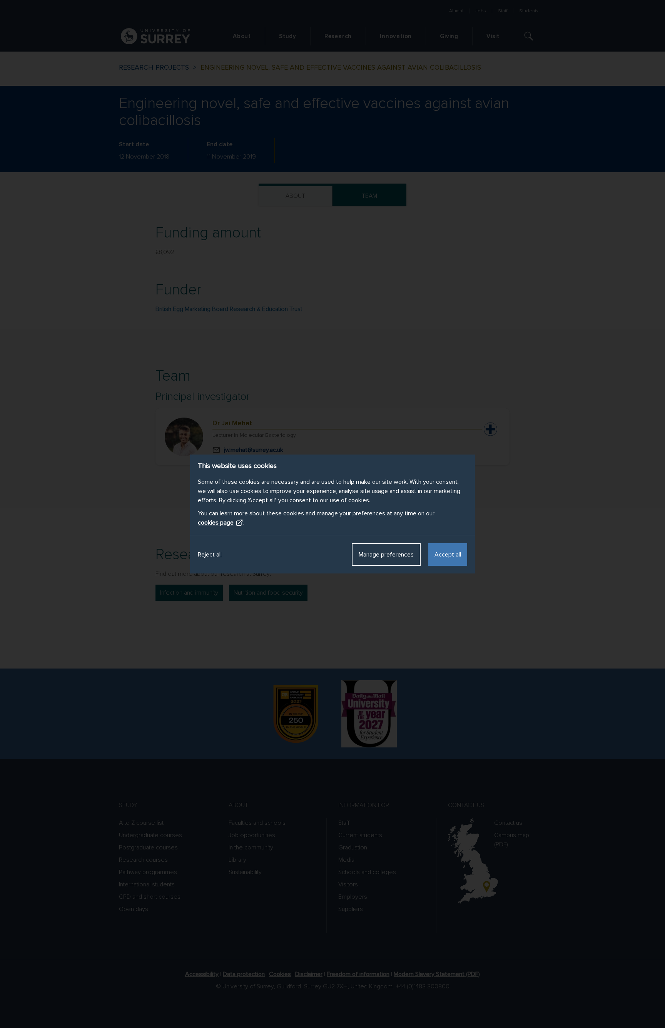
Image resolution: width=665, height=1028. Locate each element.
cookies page (216, 523)
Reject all (210, 554)
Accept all (447, 554)
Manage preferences (386, 554)
